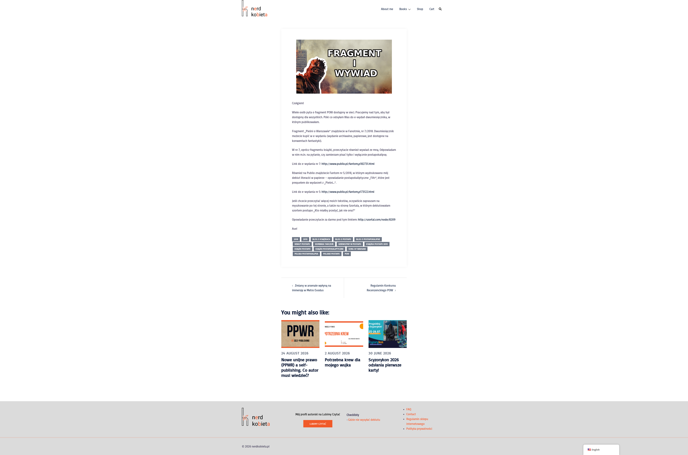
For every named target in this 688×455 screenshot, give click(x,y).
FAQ (408, 409)
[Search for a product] (440, 9)
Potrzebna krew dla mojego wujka (342, 362)
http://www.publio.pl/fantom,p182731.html (348, 164)
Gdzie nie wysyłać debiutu (364, 419)
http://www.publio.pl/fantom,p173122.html (348, 192)
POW (347, 253)
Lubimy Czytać (318, 423)
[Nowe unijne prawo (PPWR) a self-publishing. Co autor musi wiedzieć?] (300, 333)
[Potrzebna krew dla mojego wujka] (344, 333)
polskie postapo (331, 253)
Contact (411, 414)
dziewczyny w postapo (349, 244)
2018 (296, 239)
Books (403, 9)
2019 (305, 239)
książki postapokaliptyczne (329, 248)
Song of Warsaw (357, 248)
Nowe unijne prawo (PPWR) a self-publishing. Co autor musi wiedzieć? (299, 367)
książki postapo (302, 248)
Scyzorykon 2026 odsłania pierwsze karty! (385, 365)
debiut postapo (302, 244)
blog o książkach (321, 239)
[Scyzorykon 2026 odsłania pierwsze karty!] (388, 333)
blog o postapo (343, 239)
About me (387, 9)
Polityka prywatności (419, 428)
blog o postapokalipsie (368, 239)
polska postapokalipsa (306, 253)
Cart (431, 9)
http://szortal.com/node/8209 (376, 219)
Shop (420, 9)
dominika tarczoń (324, 244)
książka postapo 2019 (377, 244)
